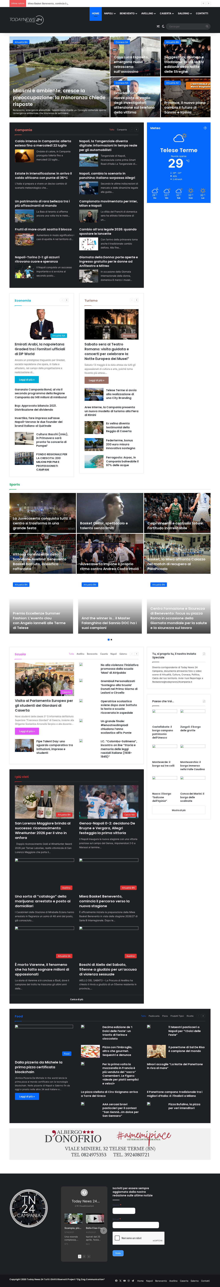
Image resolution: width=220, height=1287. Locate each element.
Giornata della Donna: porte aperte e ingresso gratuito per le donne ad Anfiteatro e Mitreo (108, 261)
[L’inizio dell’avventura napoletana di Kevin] (110, 554)
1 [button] (109, 640)
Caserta (165, 13)
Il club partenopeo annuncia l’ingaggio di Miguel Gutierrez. (39, 566)
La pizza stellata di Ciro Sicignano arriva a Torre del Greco (109, 1094)
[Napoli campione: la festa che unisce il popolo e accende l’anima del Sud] (177, 554)
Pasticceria (154, 1016)
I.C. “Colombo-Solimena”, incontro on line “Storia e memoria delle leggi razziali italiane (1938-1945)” (119, 749)
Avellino (147, 13)
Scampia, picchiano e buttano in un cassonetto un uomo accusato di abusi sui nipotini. (73, 1227)
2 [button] (111, 639)
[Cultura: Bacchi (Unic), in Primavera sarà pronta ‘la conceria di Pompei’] (24, 438)
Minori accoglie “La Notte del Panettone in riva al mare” (175, 1066)
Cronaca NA (122, 42)
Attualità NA (122, 83)
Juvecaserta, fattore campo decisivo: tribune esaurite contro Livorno (41, 523)
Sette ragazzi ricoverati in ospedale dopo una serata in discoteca (134, 66)
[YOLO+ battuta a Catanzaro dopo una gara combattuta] (177, 513)
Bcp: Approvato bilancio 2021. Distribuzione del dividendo (36, 407)
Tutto (111, 129)
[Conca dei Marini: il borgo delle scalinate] (192, 783)
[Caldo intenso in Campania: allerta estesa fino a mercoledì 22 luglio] (24, 155)
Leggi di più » (27, 379)
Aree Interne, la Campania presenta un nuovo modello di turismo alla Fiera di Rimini (111, 411)
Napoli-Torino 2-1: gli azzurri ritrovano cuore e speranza (37, 259)
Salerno (183, 13)
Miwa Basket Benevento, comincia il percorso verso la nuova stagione (104, 901)
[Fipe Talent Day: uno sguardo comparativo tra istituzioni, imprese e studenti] (24, 745)
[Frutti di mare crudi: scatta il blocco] (24, 239)
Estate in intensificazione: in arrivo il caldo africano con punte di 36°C (43, 175)
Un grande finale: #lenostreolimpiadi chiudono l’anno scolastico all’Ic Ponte (116, 727)
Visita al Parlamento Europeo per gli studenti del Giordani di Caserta (44, 705)
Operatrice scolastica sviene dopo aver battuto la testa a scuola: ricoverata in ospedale (119, 707)
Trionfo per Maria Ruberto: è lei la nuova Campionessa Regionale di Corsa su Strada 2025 (110, 523)
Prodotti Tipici (177, 1016)
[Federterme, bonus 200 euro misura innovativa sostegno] (94, 444)
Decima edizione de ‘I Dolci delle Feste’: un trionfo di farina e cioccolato (117, 1033)
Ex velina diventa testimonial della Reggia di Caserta (118, 427)
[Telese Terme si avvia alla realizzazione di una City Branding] (94, 394)
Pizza (165, 1016)
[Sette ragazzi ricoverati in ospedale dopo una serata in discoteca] (135, 56)
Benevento (127, 13)
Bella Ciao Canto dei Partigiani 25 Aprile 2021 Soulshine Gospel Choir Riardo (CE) (95, 1227)
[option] (110, 76)
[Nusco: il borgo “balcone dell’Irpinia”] (164, 783)
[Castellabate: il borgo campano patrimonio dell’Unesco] (164, 716)
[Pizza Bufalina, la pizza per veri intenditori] (148, 1103)
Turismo (91, 300)
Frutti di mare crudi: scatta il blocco (43, 229)
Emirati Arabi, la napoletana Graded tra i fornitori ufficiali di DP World (40, 349)
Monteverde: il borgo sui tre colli (163, 763)
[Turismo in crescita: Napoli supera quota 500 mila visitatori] (135, 97)
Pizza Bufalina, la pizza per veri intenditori (184, 1106)
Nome (117, 1205)
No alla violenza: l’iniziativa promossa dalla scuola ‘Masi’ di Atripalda (119, 669)
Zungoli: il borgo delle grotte (190, 728)
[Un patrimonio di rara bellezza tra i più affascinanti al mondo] (24, 216)
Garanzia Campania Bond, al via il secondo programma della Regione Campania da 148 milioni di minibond (41, 393)
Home (95, 13)
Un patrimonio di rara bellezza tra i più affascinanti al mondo (42, 203)
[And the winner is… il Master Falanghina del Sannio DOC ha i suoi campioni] (110, 606)
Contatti (202, 13)
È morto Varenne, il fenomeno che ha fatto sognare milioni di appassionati (42, 969)
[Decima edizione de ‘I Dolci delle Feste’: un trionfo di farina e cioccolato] (82, 1026)
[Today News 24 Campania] (26, 20)
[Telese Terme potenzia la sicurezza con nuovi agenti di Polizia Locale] (186, 97)
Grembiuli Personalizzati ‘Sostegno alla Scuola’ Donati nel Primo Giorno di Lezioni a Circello (119, 687)
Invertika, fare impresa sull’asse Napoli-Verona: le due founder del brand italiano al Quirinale (38, 422)
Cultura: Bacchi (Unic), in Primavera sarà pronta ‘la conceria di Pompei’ (52, 440)
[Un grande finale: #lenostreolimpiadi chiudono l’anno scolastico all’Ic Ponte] (81, 720)
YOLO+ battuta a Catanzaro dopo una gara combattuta (172, 525)
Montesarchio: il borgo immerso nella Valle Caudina (192, 765)
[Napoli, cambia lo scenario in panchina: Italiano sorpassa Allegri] (88, 188)
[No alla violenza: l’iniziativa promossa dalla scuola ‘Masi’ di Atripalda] (81, 664)
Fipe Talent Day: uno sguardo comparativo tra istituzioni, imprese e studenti (54, 747)
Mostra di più (179, 810)
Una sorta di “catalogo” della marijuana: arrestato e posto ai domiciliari (42, 901)
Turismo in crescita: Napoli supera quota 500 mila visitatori (132, 107)
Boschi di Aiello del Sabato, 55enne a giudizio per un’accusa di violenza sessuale (108, 969)
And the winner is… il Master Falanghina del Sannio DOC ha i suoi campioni (109, 623)
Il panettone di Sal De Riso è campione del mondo (186, 1049)
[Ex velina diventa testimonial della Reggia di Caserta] (94, 427)
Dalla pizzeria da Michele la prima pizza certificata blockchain (38, 1067)
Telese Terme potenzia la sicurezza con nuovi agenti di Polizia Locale (184, 107)
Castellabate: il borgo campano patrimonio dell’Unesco (162, 732)
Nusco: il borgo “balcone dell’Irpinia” (161, 797)
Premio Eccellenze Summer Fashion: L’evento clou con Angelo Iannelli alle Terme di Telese (39, 620)
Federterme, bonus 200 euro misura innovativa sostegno (120, 444)
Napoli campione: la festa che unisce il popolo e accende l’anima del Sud (173, 564)
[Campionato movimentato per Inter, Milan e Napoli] (88, 216)
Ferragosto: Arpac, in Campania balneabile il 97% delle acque (122, 461)
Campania (122, 129)
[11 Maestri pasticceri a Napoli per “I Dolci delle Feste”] (148, 1026)
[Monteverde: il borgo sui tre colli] (164, 752)
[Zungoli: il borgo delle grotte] (192, 716)
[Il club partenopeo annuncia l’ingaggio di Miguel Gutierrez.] (42, 554)
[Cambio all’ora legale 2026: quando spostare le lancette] (88, 243)
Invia (118, 1253)
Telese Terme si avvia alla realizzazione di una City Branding (121, 394)
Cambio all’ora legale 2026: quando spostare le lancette (108, 231)
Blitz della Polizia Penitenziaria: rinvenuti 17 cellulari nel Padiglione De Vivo (59, 97)
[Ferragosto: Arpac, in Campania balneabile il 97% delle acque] (94, 461)
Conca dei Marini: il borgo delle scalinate (192, 797)
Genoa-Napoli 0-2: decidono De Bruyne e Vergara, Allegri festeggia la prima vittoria (107, 828)
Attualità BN (172, 83)
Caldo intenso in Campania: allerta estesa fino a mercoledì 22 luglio (43, 143)
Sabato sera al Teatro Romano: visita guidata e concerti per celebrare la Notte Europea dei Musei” (107, 351)
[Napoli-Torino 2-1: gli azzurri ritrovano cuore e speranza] (24, 271)
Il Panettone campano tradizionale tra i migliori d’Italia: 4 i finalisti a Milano (174, 1094)
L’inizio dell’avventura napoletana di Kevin (99, 566)
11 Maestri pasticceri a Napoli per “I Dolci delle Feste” (184, 1031)
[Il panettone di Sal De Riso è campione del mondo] (156, 1051)
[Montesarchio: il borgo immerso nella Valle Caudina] (192, 752)
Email (117, 1219)
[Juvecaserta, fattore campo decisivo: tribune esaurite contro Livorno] (42, 513)
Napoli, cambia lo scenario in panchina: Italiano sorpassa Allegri (107, 175)
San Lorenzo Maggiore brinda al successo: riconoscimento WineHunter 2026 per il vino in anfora (42, 830)
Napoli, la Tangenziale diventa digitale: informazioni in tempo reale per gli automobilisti (108, 145)
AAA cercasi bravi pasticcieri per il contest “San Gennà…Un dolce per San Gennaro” (120, 1110)
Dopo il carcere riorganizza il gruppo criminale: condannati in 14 (185, 64)
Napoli (108, 13)
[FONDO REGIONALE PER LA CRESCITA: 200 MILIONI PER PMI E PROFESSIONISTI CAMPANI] (24, 458)
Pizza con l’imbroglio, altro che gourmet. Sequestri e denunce (117, 1051)
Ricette (190, 1016)
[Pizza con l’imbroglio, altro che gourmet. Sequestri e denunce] (90, 1051)
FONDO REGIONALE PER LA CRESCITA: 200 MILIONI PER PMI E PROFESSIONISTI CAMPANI (51, 462)
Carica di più (76, 999)
